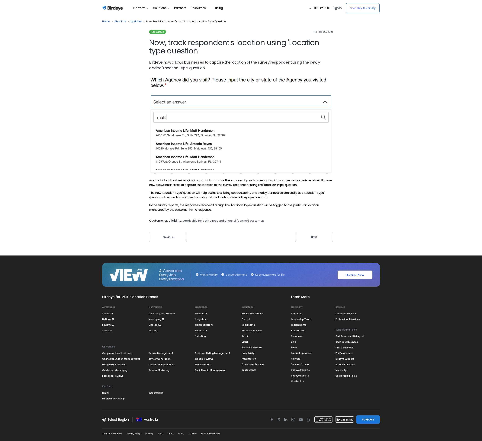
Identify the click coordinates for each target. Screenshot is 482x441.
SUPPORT (368, 419)
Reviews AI (108, 324)
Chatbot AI (155, 324)
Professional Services (348, 319)
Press (294, 347)
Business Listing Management (212, 353)
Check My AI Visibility (363, 8)
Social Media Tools (346, 375)
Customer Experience (161, 364)
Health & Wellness (252, 313)
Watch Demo (299, 324)
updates (136, 21)
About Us (120, 21)
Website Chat (203, 364)
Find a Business (344, 347)
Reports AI (201, 330)
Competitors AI (204, 324)
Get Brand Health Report (350, 336)
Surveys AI (201, 313)
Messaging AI (156, 319)
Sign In (337, 8)
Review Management (161, 353)
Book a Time (298, 330)
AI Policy (192, 433)
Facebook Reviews (112, 375)
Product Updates (301, 353)
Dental (246, 319)
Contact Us (297, 381)
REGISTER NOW (355, 275)
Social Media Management (210, 370)
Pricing (218, 8)
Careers (295, 358)
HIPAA (171, 433)
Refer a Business (345, 364)
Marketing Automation (162, 313)
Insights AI (201, 319)
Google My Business (114, 364)
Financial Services (252, 347)
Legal (245, 341)
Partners (180, 8)
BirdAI (105, 393)
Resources (198, 8)
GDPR (160, 433)
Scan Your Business (347, 342)
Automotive (249, 358)
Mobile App (342, 370)
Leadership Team (301, 319)
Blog (293, 341)
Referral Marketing (159, 370)
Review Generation (160, 358)
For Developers (344, 353)
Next (314, 237)
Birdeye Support (345, 358)
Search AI (107, 313)
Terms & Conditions (112, 433)
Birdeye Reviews (300, 370)
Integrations (156, 393)
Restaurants (249, 370)
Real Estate (248, 324)
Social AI (107, 330)
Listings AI (108, 319)
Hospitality (248, 353)
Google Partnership (113, 398)
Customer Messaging (114, 370)
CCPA (181, 433)
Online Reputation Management (121, 358)
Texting (153, 330)
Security (149, 433)
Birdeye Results (300, 375)
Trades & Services (252, 330)
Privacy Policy (133, 433)
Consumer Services (253, 364)
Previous (168, 237)
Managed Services (346, 313)
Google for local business (117, 353)
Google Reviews (204, 358)
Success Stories (300, 364)
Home (106, 21)
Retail (245, 336)
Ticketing (200, 336)
